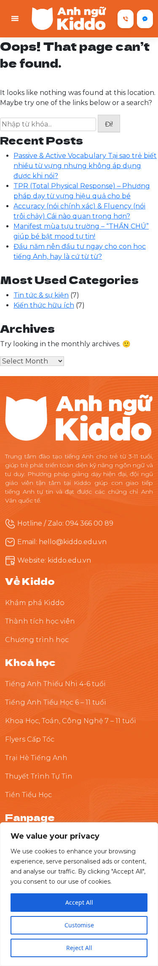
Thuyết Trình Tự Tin (38, 776)
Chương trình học (37, 640)
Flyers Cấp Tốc (29, 739)
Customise (79, 925)
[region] (79, 894)
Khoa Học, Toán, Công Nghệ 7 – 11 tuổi (70, 721)
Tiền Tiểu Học (28, 795)
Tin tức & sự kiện (41, 295)
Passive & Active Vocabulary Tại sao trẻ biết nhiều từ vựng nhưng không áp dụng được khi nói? (85, 166)
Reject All (79, 948)
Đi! (109, 124)
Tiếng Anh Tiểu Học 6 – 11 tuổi (55, 702)
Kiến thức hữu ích (43, 305)
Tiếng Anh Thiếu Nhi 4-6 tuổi (55, 684)
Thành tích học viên (40, 621)
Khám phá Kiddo (34, 603)
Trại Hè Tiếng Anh (36, 758)
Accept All (79, 902)
